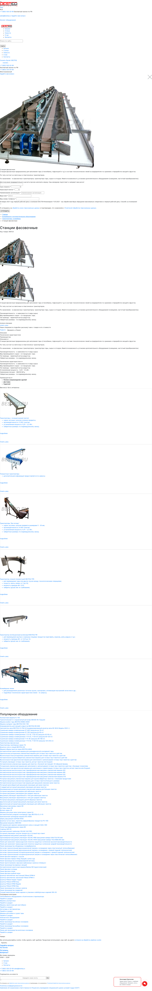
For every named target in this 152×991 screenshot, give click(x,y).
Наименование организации (10, 193)
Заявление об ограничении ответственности (15, 988)
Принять (4, 943)
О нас (7, 35)
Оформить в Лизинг (14, 330)
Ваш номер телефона (8, 199)
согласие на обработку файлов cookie (88, 940)
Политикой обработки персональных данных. (80, 208)
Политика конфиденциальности (11, 986)
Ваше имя (4, 196)
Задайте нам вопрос (18, 16)
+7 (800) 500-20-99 (7, 11)
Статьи (7, 31)
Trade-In (3, 330)
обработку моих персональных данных (26, 208)
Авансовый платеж (7, 190)
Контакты (8, 37)
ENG (1, 7)
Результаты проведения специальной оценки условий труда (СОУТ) (55, 988)
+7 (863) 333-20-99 (7, 69)
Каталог (7, 29)
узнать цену (4, 325)
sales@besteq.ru (5, 16)
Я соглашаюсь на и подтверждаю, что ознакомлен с (48, 208)
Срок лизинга (5, 187)
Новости (8, 33)
